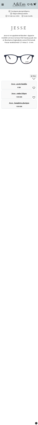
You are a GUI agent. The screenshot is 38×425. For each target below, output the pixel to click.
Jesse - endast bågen (19, 93)
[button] (28, 4)
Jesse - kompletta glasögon (19, 103)
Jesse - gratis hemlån (19, 84)
